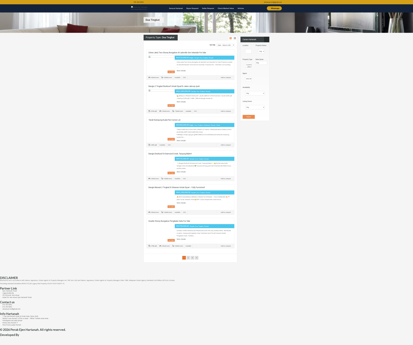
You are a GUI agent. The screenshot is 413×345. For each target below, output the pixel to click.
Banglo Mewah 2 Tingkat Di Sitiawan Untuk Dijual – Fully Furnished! (177, 187)
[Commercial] (248, 65)
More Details (181, 71)
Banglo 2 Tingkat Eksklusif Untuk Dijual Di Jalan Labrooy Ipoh (174, 86)
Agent (245, 73)
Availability (246, 87)
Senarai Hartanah (176, 8)
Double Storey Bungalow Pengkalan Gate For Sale (169, 221)
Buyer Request (192, 8)
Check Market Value (226, 8)
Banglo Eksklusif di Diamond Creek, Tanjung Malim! (170, 154)
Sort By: (213, 45)
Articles (241, 8)
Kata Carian (260, 59)
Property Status (261, 45)
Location (245, 45)
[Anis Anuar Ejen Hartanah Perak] (248, 79)
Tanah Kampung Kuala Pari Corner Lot (164, 120)
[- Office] (248, 67)
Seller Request (208, 8)
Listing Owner (247, 101)
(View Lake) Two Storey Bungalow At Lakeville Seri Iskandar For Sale (177, 52)
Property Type (247, 59)
